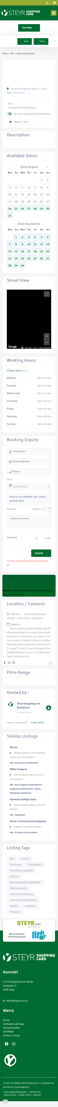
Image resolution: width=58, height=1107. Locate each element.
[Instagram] (13, 1043)
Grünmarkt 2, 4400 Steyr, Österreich (27, 827)
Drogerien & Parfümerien (26, 763)
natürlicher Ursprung (22, 894)
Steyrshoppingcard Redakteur (28, 705)
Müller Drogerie (18, 769)
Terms (35, 347)
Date (9, 479)
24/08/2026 (20, 486)
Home (4, 54)
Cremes (25, 859)
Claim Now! (37, 722)
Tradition (30, 906)
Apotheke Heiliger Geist (23, 799)
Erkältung (15, 865)
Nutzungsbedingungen (15, 1091)
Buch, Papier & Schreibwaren (28, 785)
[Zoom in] (47, 336)
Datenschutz (10, 1094)
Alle (12, 54)
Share (42, 41)
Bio (12, 859)
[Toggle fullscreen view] (47, 294)
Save (26, 41)
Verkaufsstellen (11, 1027)
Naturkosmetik (18, 888)
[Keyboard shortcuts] (22, 348)
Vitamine (15, 912)
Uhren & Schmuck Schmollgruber (28, 821)
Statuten (37, 1094)
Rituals (14, 747)
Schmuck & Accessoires (26, 833)
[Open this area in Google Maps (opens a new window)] (12, 347)
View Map (27, 28)
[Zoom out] (47, 342)
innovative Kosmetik (21, 870)
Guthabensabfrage (13, 1024)
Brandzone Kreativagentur (16, 1087)
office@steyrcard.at (17, 1000)
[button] (54, 13)
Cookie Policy (24, 1094)
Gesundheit (34, 865)
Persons (11, 509)
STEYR (8, 1031)
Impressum (34, 1091)
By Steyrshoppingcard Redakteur (32, 114)
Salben (14, 906)
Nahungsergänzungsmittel (25, 882)
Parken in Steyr (11, 1035)
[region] (29, 319)
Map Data (28, 347)
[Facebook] (6, 1043)
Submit (39, 553)
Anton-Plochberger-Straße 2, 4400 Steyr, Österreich (27, 91)
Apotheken (20, 815)
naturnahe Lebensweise (23, 900)
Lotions (14, 876)
